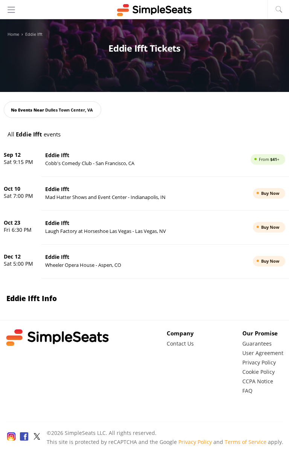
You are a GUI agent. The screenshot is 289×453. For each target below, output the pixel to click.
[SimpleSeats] (144, 10)
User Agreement (262, 353)
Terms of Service (245, 441)
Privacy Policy (259, 362)
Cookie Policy (258, 371)
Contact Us (180, 343)
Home (13, 34)
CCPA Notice (257, 381)
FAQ (247, 390)
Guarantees (257, 343)
